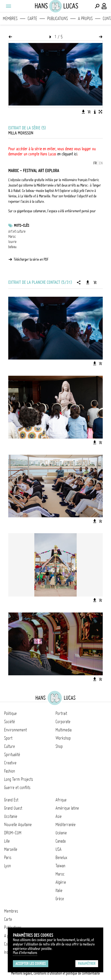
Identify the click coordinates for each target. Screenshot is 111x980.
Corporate (63, 721)
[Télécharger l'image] (83, 111)
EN (101, 163)
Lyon (7, 865)
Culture (9, 746)
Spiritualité (12, 754)
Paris (7, 857)
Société (9, 721)
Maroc (12, 236)
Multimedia (64, 729)
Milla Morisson (20, 133)
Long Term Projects (18, 779)
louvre (12, 241)
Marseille (10, 849)
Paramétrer (87, 963)
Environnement (15, 729)
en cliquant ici (67, 153)
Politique (10, 713)
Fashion (9, 771)
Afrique (61, 799)
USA (58, 849)
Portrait (61, 713)
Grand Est (11, 799)
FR (95, 163)
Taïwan (60, 865)
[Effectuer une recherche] (97, 6)
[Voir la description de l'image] (94, 111)
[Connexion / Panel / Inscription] (104, 6)
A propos (85, 18)
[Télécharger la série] (87, 282)
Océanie (61, 832)
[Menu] (8, 6)
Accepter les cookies (30, 963)
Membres (10, 18)
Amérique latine (67, 808)
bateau (12, 246)
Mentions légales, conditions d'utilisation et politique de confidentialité (55, 973)
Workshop (63, 738)
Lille (7, 841)
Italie (59, 890)
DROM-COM (12, 832)
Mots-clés (21, 225)
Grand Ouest (13, 808)
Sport (8, 738)
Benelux (61, 857)
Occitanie (10, 816)
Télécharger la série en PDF (31, 259)
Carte (32, 18)
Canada (61, 841)
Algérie (61, 882)
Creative (10, 762)
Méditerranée (66, 824)
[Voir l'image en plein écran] (100, 111)
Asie (59, 816)
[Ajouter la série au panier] (95, 282)
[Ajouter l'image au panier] (89, 111)
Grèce (60, 898)
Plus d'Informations (25, 952)
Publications (57, 18)
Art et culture (17, 231)
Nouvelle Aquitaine (18, 824)
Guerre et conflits (17, 787)
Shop (59, 746)
